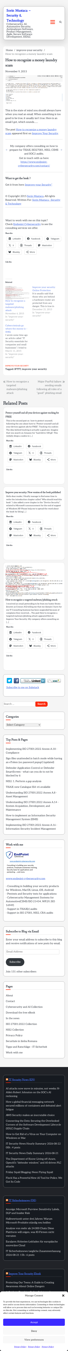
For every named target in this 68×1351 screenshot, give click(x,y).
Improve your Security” (38, 184)
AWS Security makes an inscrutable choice (30, 1115)
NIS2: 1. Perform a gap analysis (23, 781)
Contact (10, 1001)
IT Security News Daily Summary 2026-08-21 (32, 1153)
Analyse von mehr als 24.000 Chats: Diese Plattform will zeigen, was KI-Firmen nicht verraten (30, 1232)
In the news (12, 1018)
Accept (34, 1322)
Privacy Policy (20, 1347)
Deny (34, 1331)
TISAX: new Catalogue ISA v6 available (28, 787)
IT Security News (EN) (22, 1080)
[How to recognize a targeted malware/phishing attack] (17, 292)
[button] (63, 1295)
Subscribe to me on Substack (22, 687)
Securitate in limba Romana (21, 1041)
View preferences (34, 1339)
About (9, 995)
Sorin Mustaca (35, 196)
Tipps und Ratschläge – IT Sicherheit (26, 1046)
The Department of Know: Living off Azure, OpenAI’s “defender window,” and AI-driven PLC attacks (33, 1163)
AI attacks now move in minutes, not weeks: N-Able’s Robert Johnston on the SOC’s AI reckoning (33, 1092)
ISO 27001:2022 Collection (21, 1024)
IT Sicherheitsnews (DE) (22, 1200)
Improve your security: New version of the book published (33, 492)
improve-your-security (17, 366)
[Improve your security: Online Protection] (45, 301)
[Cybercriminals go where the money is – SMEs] (18, 341)
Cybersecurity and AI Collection (24, 1007)
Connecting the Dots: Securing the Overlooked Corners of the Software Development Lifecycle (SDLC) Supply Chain (33, 1124)
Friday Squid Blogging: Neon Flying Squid (29, 1172)
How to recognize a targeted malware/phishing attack (31, 599)
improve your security (34, 369)
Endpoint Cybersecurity (27, 224)
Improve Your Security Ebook (25, 1274)
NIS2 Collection (15, 1029)
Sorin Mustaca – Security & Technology (18, 15)
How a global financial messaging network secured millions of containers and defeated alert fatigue (33, 1105)
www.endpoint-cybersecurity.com (25, 878)
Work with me (14, 1052)
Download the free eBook (20, 1012)
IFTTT (17, 369)
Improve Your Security (45, 133)
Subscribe (15, 962)
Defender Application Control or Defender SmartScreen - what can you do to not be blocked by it (30, 772)
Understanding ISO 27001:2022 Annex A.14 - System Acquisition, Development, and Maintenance (32, 806)
